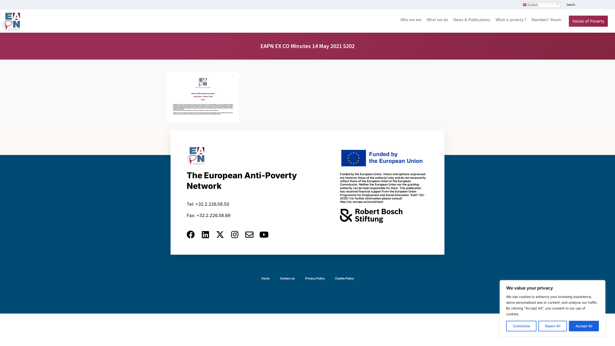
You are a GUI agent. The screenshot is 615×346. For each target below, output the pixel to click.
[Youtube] (264, 234)
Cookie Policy (344, 278)
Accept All (584, 326)
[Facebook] (191, 234)
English (532, 4)
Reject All (552, 326)
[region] (552, 308)
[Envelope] (249, 234)
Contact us (287, 278)
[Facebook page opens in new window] (590, 5)
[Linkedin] (205, 234)
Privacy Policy (315, 278)
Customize (521, 326)
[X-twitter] (220, 234)
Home (265, 278)
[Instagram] (235, 234)
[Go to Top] (608, 339)
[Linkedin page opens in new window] (583, 5)
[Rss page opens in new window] (605, 5)
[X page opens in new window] (597, 5)
